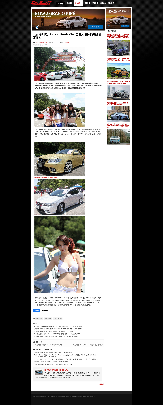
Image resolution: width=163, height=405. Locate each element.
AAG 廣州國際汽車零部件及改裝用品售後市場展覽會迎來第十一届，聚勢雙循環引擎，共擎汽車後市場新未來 (67, 359)
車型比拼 (103, 3)
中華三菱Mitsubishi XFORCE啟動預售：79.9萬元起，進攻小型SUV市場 (56, 336)
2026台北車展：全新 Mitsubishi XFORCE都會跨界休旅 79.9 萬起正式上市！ (57, 334)
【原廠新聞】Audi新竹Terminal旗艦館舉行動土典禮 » (88, 345)
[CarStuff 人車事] (41, 1)
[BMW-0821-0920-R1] (118, 18)
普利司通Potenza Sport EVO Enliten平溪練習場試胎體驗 (51, 362)
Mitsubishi (39, 318)
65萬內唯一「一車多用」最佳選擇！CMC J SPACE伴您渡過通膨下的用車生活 (118, 125)
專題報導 (95, 3)
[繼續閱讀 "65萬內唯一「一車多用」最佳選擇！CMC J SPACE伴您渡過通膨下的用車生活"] (118, 137)
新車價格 (70, 3)
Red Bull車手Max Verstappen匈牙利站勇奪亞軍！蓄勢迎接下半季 (54, 364)
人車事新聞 (66, 42)
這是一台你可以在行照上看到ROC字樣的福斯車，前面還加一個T (53, 352)
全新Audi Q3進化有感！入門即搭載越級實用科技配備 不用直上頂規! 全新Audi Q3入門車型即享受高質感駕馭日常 (118, 36)
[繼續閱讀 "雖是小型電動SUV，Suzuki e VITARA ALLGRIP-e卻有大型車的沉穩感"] (118, 93)
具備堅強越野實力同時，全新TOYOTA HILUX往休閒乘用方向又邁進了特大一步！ (118, 60)
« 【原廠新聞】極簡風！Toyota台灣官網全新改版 (47, 345)
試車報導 (87, 3)
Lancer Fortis (58, 318)
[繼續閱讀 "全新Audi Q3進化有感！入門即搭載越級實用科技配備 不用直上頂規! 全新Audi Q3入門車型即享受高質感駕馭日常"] (118, 49)
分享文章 (36, 310)
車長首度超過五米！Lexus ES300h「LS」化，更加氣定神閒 (117, 103)
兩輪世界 (111, 3)
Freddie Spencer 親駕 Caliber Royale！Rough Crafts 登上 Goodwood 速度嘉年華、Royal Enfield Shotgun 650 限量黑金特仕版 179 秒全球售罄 (66, 356)
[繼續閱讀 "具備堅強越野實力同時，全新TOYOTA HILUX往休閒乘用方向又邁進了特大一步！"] (118, 71)
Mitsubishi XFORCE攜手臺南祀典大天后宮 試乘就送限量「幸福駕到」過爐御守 (58, 326)
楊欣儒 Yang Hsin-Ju (41, 42)
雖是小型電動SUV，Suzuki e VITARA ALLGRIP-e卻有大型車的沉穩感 (118, 82)
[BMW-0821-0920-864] (68, 20)
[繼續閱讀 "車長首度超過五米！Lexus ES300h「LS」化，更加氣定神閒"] (118, 114)
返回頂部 (101, 384)
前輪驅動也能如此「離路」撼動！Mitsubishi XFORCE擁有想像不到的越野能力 (58, 329)
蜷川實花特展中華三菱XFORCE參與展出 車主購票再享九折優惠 (53, 331)
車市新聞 (78, 3)
